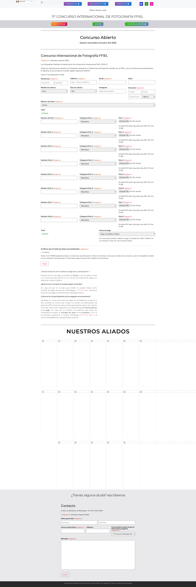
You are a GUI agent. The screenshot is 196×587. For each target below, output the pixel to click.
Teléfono (77, 78)
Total (43, 110)
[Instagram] (151, 4)
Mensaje (68, 538)
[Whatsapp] (146, 4)
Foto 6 (125, 188)
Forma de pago (105, 230)
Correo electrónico (72, 527)
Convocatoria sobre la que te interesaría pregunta (122, 528)
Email (105, 78)
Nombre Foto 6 (51, 188)
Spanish (22, 1)
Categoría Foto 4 (90, 160)
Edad (130, 78)
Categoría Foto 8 (90, 216)
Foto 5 (125, 174)
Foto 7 (125, 202)
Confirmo (46, 252)
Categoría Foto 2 (90, 132)
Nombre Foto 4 (51, 160)
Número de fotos (52, 101)
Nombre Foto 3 (51, 146)
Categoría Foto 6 (90, 188)
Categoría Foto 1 (90, 118)
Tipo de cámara (76, 87)
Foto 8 (125, 216)
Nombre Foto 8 (51, 216)
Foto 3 (125, 146)
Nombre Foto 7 (51, 202)
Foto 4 (125, 160)
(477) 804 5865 (82, 290)
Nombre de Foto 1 (52, 118)
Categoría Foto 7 (90, 202)
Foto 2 (125, 132)
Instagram (103, 87)
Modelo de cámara (48, 87)
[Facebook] (141, 4)
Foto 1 (125, 118)
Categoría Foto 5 (90, 174)
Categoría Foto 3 (90, 146)
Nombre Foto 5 (51, 174)
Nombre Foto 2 (51, 132)
